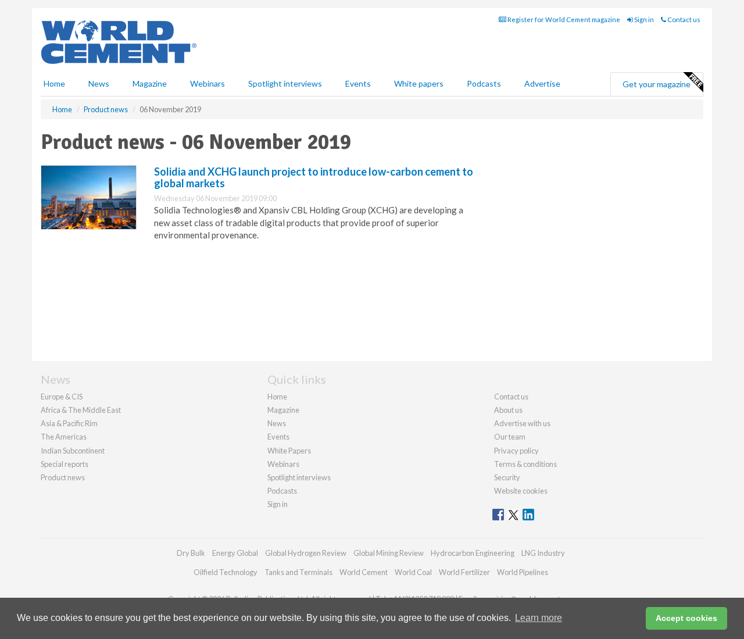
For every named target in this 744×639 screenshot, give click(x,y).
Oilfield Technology (225, 572)
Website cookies (521, 490)
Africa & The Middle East (81, 410)
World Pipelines (522, 572)
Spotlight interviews (285, 83)
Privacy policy (516, 450)
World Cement (363, 572)
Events (358, 83)
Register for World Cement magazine (563, 19)
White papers (418, 83)
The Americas (64, 436)
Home (54, 83)
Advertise (542, 83)
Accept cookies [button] (686, 618)
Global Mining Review (388, 553)
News (276, 423)
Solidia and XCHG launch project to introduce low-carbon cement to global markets (313, 177)
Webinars (207, 83)
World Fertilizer (464, 572)
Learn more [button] (538, 618)
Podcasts (484, 83)
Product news (63, 477)
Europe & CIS (62, 396)
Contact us (683, 19)
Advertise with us (522, 423)
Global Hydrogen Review (305, 553)
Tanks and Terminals (298, 572)
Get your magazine (657, 84)
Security (507, 477)
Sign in (643, 19)
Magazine (150, 83)
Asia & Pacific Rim (69, 423)
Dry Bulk (191, 553)
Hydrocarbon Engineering (472, 553)
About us (508, 410)
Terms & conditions (525, 464)
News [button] (98, 83)
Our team (509, 436)
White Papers (289, 450)
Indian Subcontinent (73, 450)
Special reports (64, 464)
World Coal (413, 572)
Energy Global (235, 553)
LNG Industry (543, 553)
